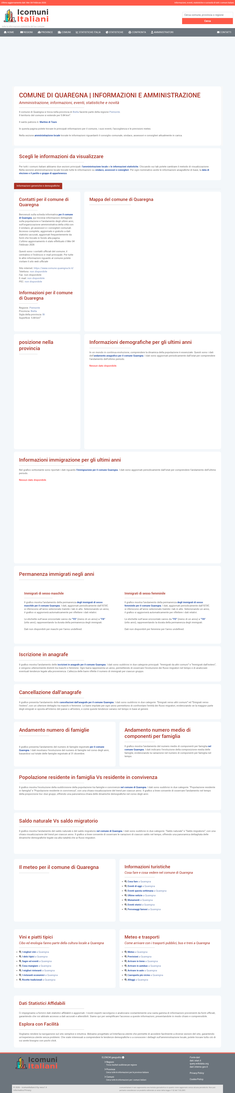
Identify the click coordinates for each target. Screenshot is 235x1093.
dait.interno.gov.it (199, 1067)
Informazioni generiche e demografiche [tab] (38, 185)
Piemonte (114, 112)
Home (10, 32)
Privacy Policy (197, 1073)
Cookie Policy (196, 1079)
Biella (76, 112)
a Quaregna (139, 881)
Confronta (138, 32)
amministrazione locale (47, 135)
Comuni (66, 32)
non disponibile (38, 271)
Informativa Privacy (22, 1090)
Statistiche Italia (89, 32)
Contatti (225, 32)
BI (44, 314)
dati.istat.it (195, 1060)
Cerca (207, 21)
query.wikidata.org (199, 1063)
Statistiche (115, 32)
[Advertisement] (117, 61)
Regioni (28, 32)
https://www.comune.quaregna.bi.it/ (54, 268)
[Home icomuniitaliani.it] (56, 1065)
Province (47, 32)
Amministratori (163, 32)
